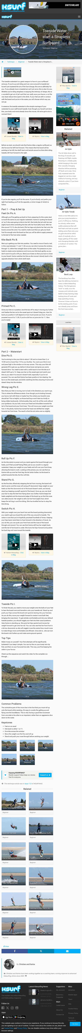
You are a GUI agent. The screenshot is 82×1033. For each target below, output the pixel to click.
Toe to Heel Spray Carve (11, 858)
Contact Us (60, 1014)
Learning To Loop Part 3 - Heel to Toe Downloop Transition (41, 933)
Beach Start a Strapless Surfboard (41, 833)
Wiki (69, 1004)
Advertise (71, 990)
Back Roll (33, 883)
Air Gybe (68, 149)
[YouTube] (17, 1008)
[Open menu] (79, 16)
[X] (7, 1008)
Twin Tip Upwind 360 (10, 883)
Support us (44, 775)
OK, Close (75, 1024)
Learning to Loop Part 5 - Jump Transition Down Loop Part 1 (41, 908)
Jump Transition (36, 808)
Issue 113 (28, 784)
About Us (59, 1010)
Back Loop (68, 274)
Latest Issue (60, 1005)
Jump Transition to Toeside (12, 808)
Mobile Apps (72, 995)
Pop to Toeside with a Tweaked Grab (41, 858)
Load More (68, 322)
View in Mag (45, 136)
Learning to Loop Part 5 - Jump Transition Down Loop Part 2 (14, 908)
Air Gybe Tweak (68, 212)
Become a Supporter (59, 996)
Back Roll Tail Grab (9, 833)
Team (70, 999)
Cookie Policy (73, 1009)
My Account (60, 990)
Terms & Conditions (72, 1019)
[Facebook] (3, 1008)
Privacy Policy (73, 1013)
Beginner (62, 190)
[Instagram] (12, 1008)
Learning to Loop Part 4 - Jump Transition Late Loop (14, 933)
